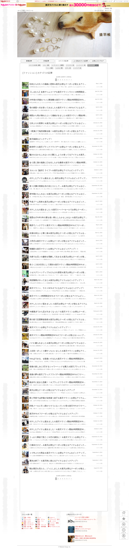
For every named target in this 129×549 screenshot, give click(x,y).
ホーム (19, 10)
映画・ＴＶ (40, 521)
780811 (107, 8)
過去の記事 (124, 527)
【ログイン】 (108, 10)
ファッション (22, 1)
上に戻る (123, 538)
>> (106, 1)
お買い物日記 (78, 526)
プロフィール (29, 10)
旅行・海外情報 (41, 526)
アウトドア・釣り (55, 519)
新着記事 (123, 532)
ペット (39, 517)
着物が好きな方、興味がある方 (83, 536)
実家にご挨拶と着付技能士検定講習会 (85, 538)
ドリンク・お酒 (28, 528)
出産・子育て (27, 517)
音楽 (38, 523)
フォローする (123, 521)
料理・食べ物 (27, 526)
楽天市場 (126, 1)
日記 (23, 10)
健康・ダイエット (29, 523)
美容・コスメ (27, 521)
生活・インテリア (29, 524)
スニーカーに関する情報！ (82, 517)
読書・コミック (41, 524)
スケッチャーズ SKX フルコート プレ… (86, 519)
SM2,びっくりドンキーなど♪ (83, 529)
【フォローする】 (99, 10)
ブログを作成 (118, 1)
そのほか (52, 524)
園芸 (38, 528)
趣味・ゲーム (41, 519)
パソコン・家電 (54, 523)
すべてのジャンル (55, 526)
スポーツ (52, 517)
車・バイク (53, 521)
